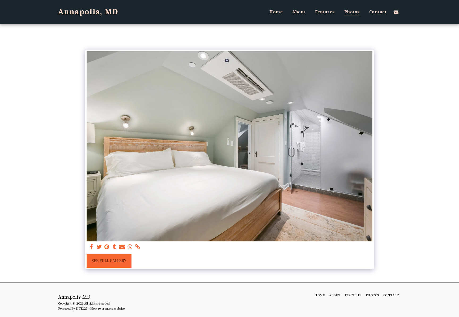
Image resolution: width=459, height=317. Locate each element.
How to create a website (107, 308)
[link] (137, 247)
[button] (396, 12)
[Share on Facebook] (91, 247)
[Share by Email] (122, 247)
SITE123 (82, 308)
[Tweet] (99, 247)
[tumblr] (114, 247)
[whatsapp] (130, 247)
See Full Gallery (109, 260)
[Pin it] (107, 247)
